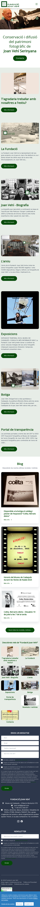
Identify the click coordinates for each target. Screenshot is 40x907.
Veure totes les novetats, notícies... (20, 630)
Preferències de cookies (21, 884)
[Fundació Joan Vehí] (10, 4)
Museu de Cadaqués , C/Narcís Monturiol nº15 (21, 803)
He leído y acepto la (15, 760)
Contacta (20, 58)
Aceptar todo (29, 904)
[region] (20, 899)
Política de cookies (6, 884)
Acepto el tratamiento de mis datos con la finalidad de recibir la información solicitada (21, 763)
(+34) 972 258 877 (21, 808)
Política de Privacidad (10, 858)
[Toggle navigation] (36, 4)
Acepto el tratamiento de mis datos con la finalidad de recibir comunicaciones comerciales (21, 767)
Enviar (7, 788)
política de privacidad (21, 760)
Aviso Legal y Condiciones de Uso (11, 882)
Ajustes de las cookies (7, 904)
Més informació (9, 110)
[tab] (21, 28)
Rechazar (19, 904)
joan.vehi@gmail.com (21, 805)
